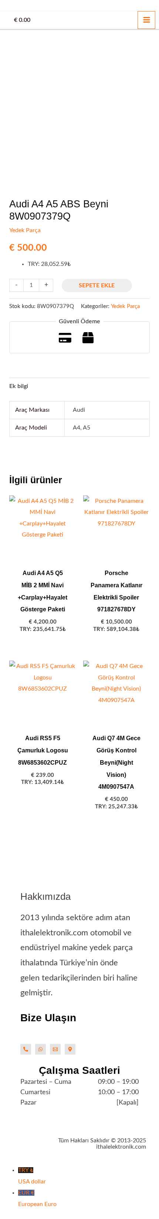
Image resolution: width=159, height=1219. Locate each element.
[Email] (55, 1049)
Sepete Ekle (97, 285)
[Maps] (70, 1049)
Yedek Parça (25, 230)
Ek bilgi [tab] (18, 386)
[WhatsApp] (40, 1049)
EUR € (37, 1198)
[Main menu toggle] (146, 20)
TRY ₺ (32, 1175)
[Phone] (25, 1049)
